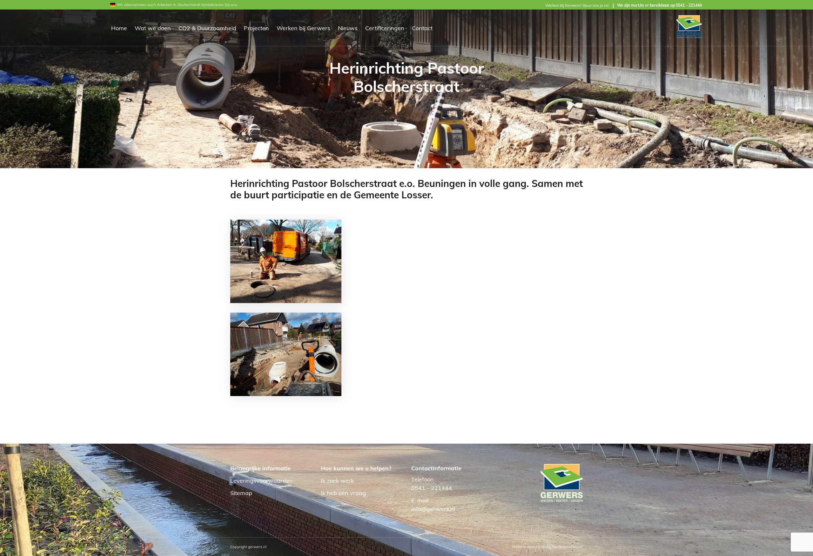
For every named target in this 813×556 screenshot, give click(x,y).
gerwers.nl (257, 546)
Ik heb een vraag (343, 493)
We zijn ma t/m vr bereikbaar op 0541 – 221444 (659, 5)
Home (119, 28)
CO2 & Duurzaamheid (207, 28)
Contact (422, 28)
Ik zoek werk (337, 480)
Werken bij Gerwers (303, 28)
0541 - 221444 (431, 488)
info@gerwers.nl (433, 509)
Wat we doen (153, 28)
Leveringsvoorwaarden (261, 480)
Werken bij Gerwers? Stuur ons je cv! (577, 5)
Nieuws (348, 28)
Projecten (256, 28)
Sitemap (241, 493)
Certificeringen (384, 28)
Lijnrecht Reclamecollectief (559, 546)
